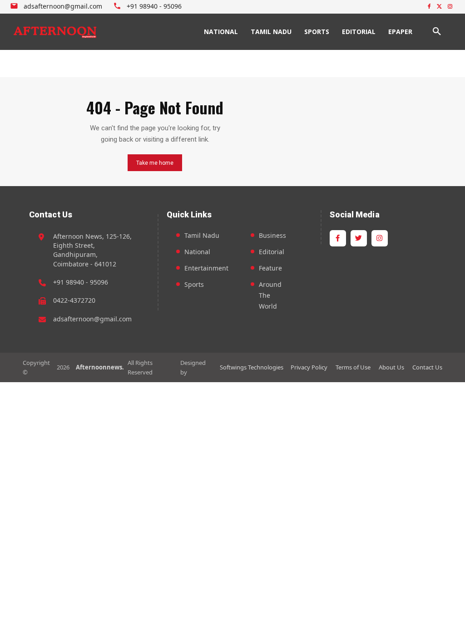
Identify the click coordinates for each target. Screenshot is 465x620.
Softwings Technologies (251, 367)
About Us (391, 367)
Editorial (271, 251)
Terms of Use (353, 367)
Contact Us (427, 367)
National (197, 251)
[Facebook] (429, 7)
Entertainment (206, 268)
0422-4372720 (74, 300)
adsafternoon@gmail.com (92, 319)
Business (272, 235)
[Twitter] (439, 7)
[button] (437, 32)
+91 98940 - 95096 (80, 282)
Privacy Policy (309, 367)
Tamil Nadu (201, 235)
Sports (194, 284)
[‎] (55, 32)
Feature (270, 268)
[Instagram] (450, 7)
